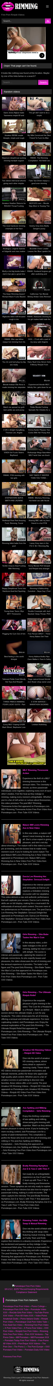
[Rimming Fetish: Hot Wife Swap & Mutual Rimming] (11, 1238)
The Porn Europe (35, 1347)
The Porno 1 (19, 1347)
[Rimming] (21, 7)
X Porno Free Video (33, 1328)
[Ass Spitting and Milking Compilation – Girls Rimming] (11, 1126)
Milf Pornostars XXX (40, 1337)
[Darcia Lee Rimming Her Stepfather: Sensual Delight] (11, 894)
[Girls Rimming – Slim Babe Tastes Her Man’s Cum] (11, 952)
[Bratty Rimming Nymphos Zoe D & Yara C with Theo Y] (11, 1183)
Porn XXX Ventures (34, 1334)
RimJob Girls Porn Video (21, 1312)
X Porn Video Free (13, 1328)
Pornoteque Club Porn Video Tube (31, 1322)
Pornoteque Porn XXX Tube (16, 1309)
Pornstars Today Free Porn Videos (20, 1340)
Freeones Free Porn (12, 1357)
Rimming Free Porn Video (36, 1325)
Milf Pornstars (22, 1337)
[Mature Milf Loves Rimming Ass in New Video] (11, 843)
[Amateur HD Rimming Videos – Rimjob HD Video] (11, 1068)
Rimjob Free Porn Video (27, 1331)
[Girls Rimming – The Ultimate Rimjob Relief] (11, 1010)
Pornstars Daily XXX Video (37, 1350)
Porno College (38, 1306)
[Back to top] (45, 1378)
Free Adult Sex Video (13, 1325)
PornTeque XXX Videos (29, 1343)
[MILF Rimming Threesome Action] (11, 788)
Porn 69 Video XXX (24, 1316)
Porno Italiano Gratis (29, 1319)
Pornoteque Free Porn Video (16, 1306)
